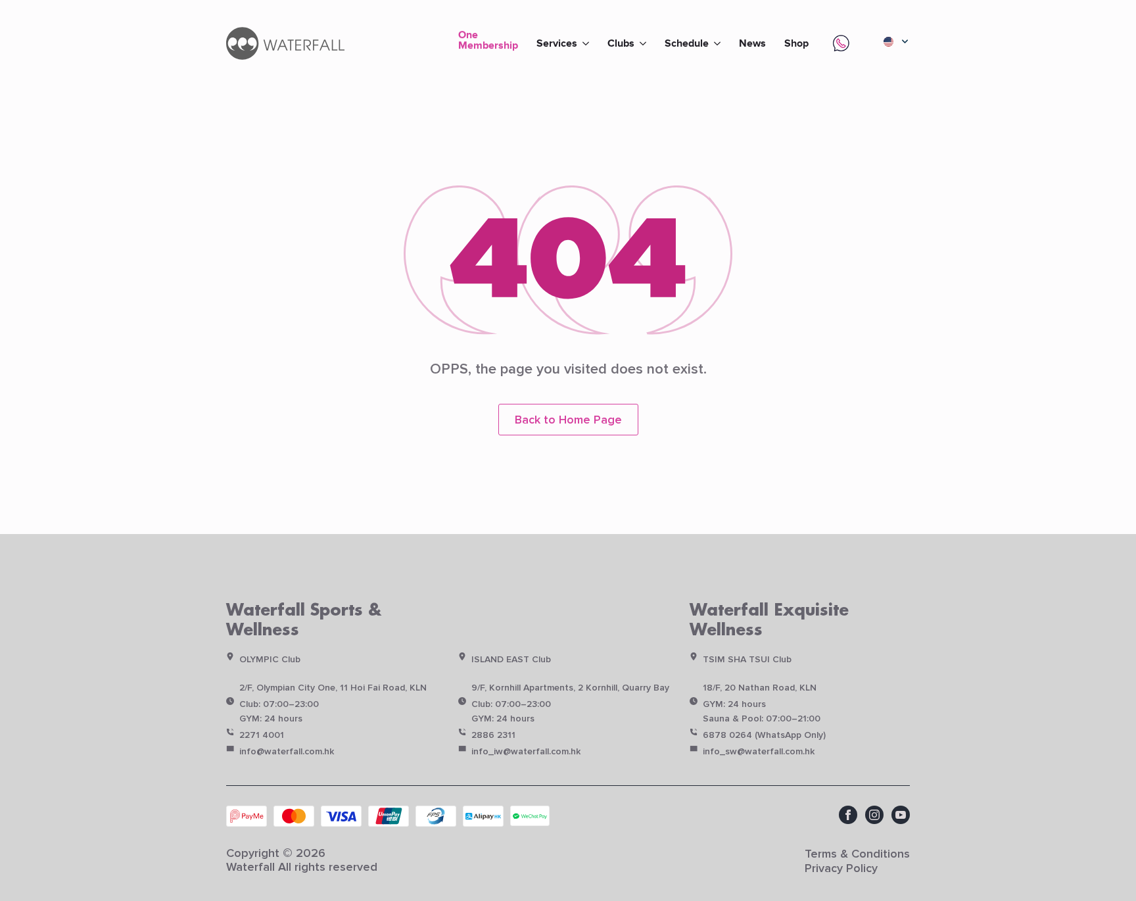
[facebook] (848, 815)
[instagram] (874, 815)
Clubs (620, 43)
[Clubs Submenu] (644, 43)
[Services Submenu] (587, 43)
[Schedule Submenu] (719, 43)
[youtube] (900, 815)
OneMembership (488, 41)
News (752, 43)
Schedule (687, 43)
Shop (796, 43)
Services (556, 43)
